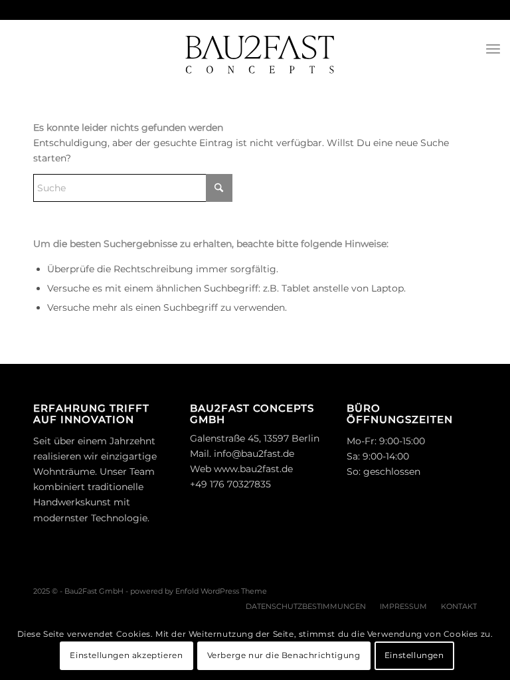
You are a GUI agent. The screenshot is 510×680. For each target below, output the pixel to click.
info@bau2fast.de (254, 454)
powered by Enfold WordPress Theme (198, 591)
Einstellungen (414, 655)
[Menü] (493, 49)
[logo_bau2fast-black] (255, 49)
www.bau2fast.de (253, 469)
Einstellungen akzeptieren (126, 655)
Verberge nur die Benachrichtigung (284, 655)
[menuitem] (493, 49)
